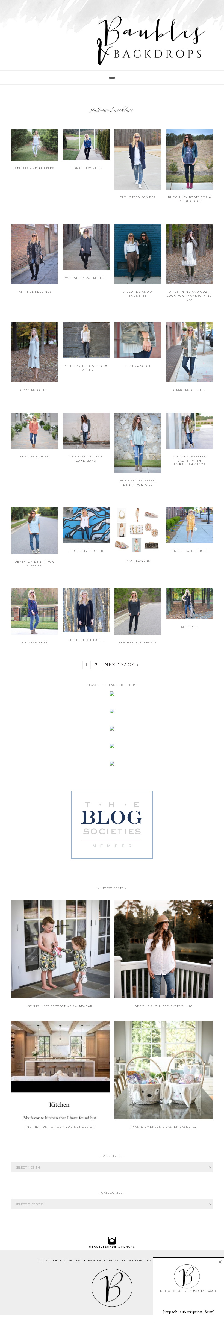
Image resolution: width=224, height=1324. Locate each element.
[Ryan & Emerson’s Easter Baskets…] (163, 1118)
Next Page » (122, 664)
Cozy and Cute (34, 390)
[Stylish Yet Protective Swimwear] (60, 997)
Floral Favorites (86, 168)
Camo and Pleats (189, 390)
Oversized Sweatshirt (86, 278)
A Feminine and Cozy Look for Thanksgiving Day (189, 295)
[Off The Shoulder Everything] (163, 997)
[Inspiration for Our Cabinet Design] (60, 1118)
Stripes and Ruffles (34, 168)
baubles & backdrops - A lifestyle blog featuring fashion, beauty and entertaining (127, 63)
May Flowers (137, 560)
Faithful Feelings (34, 291)
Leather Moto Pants (138, 642)
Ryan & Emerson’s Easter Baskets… (164, 1126)
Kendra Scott (138, 366)
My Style (189, 626)
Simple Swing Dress (189, 550)
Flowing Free (34, 642)
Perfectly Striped (86, 550)
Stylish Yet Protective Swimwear (60, 1006)
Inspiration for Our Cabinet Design (60, 1126)
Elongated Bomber (138, 197)
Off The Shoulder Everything (164, 1006)
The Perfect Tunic (86, 640)
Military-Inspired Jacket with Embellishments (189, 460)
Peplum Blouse (34, 456)
